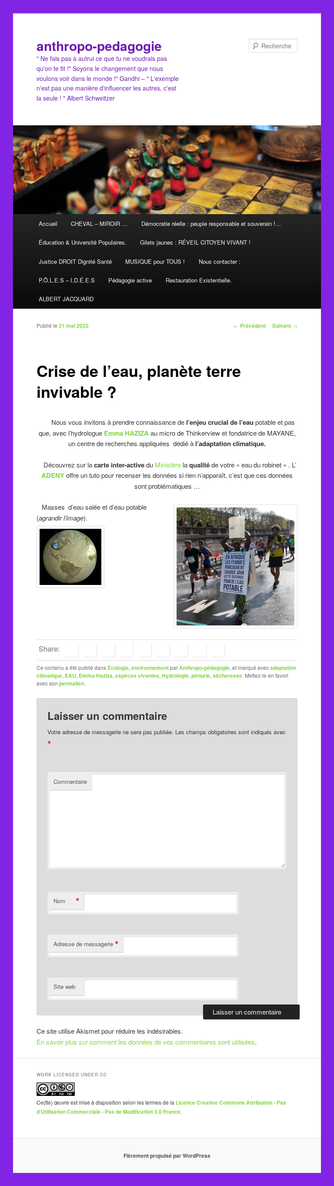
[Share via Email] (217, 650)
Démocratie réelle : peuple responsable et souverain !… (211, 223)
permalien (71, 683)
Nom (66, 901)
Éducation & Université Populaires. (83, 242)
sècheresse (227, 675)
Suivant (284, 325)
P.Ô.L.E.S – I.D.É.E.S (67, 280)
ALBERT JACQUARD (66, 299)
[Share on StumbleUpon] (199, 650)
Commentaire (70, 781)
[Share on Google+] (144, 650)
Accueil (48, 223)
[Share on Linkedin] (126, 650)
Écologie (118, 668)
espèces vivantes (137, 675)
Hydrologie (175, 675)
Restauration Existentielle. (199, 280)
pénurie (200, 675)
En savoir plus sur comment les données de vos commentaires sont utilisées (146, 1041)
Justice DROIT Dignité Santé (75, 261)
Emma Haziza (96, 675)
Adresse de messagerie (86, 944)
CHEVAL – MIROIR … (99, 223)
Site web (64, 986)
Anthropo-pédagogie (204, 668)
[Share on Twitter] (90, 650)
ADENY (52, 475)
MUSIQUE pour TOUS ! (155, 261)
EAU (70, 675)
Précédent (250, 325)
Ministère (167, 464)
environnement (150, 668)
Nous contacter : (219, 261)
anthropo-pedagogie (99, 45)
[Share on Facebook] (71, 650)
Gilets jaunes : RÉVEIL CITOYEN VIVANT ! (195, 242)
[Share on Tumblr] (163, 650)
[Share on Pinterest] (108, 650)
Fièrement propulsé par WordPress (167, 1155)
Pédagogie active (130, 280)
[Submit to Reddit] (181, 650)
